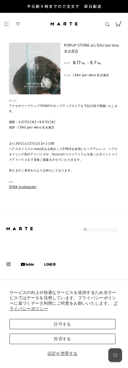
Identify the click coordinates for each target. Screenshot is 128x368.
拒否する (62, 339)
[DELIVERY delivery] (64, 7)
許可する (62, 324)
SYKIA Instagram (22, 187)
